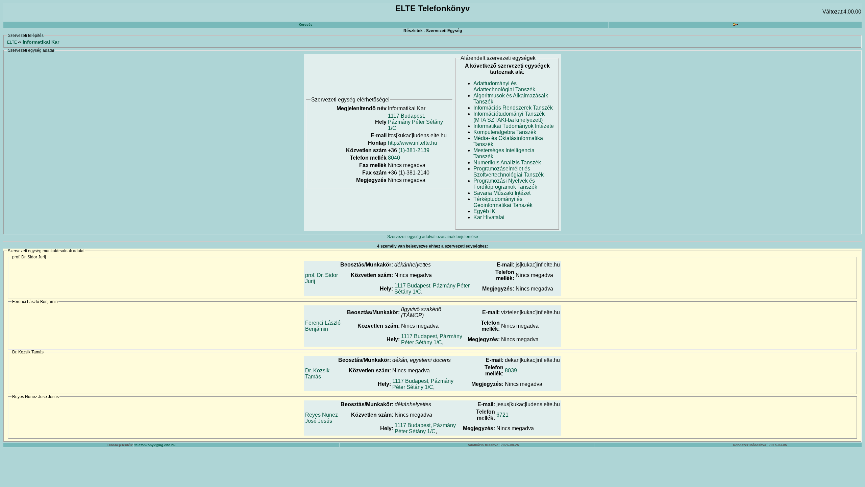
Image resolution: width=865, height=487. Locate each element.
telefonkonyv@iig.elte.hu (154, 445)
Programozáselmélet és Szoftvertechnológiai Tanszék (508, 172)
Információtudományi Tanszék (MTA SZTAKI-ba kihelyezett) (509, 117)
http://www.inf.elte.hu (412, 143)
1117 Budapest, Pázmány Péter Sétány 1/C (415, 122)
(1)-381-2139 (413, 150)
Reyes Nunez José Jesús (321, 418)
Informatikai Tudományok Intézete (513, 126)
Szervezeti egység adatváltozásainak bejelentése (432, 236)
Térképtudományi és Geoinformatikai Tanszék (503, 202)
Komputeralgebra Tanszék (504, 132)
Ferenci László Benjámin (323, 326)
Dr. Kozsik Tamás (317, 373)
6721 (502, 415)
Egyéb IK (484, 211)
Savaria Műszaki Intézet (501, 193)
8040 (394, 158)
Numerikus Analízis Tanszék (507, 162)
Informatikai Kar (41, 42)
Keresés (306, 24)
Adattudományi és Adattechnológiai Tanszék (504, 86)
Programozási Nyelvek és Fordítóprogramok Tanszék (505, 184)
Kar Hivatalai (488, 217)
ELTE (12, 42)
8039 (511, 370)
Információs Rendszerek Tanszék (513, 108)
